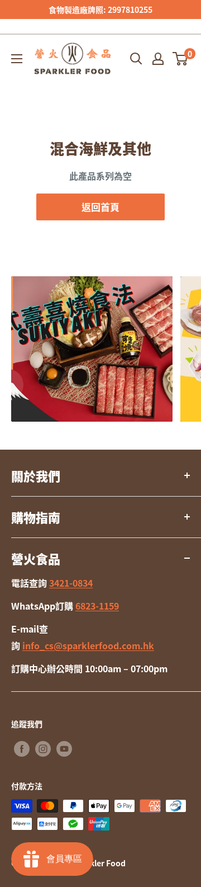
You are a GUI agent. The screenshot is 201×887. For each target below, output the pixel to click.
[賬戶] (158, 59)
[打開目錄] (16, 58)
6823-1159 (97, 605)
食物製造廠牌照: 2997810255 (100, 9)
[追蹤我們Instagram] (43, 748)
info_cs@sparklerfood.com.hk (88, 645)
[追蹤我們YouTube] (64, 748)
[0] (181, 58)
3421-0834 (71, 582)
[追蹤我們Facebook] (22, 748)
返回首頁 (100, 207)
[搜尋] (136, 59)
